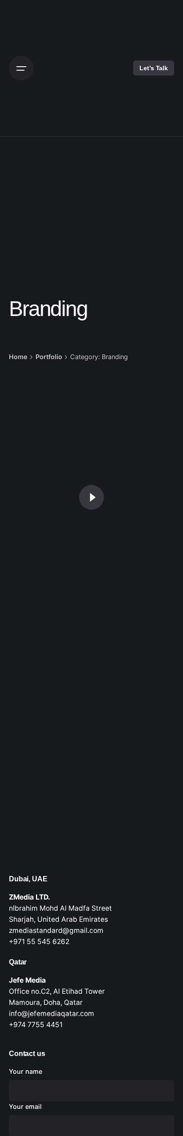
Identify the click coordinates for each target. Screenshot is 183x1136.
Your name (25, 1071)
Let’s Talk (153, 68)
